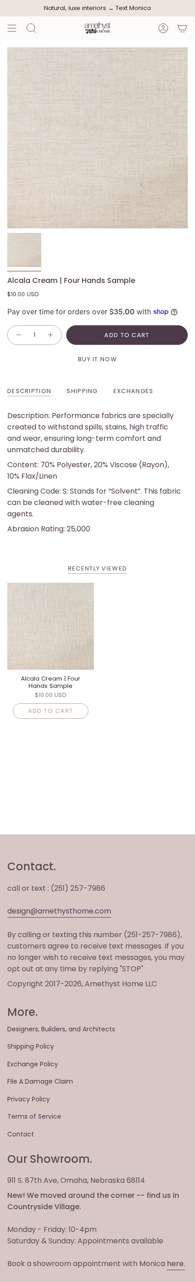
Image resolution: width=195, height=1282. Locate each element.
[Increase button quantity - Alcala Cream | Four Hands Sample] (51, 335)
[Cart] (182, 28)
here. (176, 1263)
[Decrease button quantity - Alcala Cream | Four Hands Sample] (18, 335)
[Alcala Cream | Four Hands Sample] (50, 626)
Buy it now (97, 359)
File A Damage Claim (40, 1081)
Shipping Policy (30, 1046)
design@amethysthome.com (59, 911)
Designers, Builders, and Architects (61, 1029)
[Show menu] (12, 28)
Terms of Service (34, 1116)
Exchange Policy (32, 1064)
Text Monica (133, 8)
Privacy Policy (28, 1099)
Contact (20, 1134)
